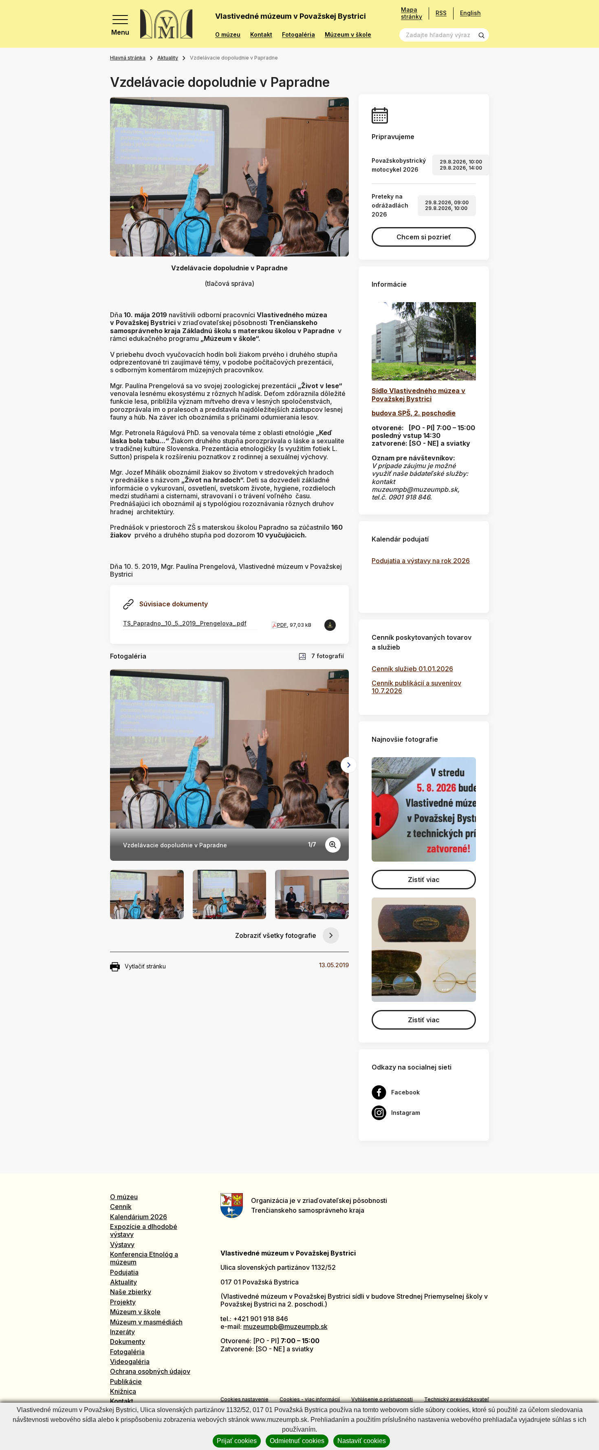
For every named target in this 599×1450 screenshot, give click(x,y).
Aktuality (167, 58)
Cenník (121, 1206)
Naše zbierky (130, 1292)
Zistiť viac (424, 879)
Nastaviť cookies (361, 1440)
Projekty (123, 1302)
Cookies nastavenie (244, 1399)
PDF (282, 625)
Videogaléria (130, 1361)
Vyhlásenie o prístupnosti (382, 1399)
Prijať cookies (237, 1440)
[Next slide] (349, 765)
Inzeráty (122, 1332)
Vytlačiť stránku (145, 966)
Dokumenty (127, 1341)
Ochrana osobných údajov (150, 1371)
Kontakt (261, 34)
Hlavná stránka (127, 58)
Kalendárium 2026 (138, 1217)
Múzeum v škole (348, 34)
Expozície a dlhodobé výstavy (143, 1230)
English (470, 12)
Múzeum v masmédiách (146, 1322)
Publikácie (126, 1381)
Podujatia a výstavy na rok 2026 (421, 561)
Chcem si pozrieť (423, 237)
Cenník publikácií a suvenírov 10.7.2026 (416, 687)
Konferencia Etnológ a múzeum (144, 1258)
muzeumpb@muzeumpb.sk (285, 1326)
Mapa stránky (411, 13)
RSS (441, 12)
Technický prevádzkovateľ (456, 1399)
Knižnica (123, 1391)
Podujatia (124, 1272)
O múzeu (227, 34)
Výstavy (122, 1244)
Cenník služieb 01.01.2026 (412, 669)
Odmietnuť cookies (297, 1440)
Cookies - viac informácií (310, 1399)
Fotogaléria (298, 34)
